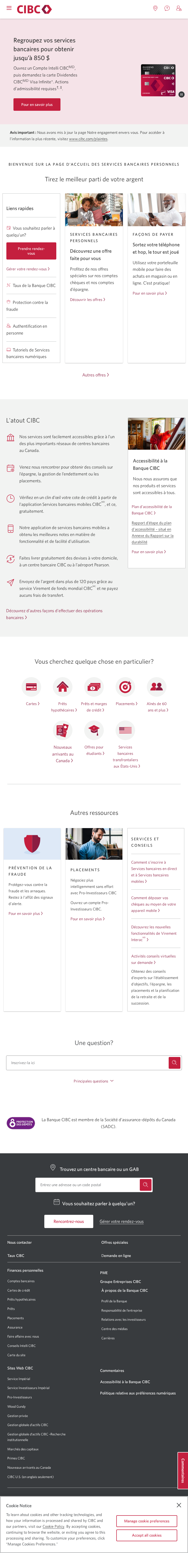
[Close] (179, 1505)
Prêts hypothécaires (21, 1299)
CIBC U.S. (14, 1477)
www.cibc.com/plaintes (88, 139)
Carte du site (16, 1355)
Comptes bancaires (21, 1281)
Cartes (31, 703)
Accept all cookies (147, 1535)
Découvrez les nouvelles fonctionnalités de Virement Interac (153, 933)
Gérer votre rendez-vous (26, 269)
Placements (125, 703)
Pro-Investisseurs (19, 1397)
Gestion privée (17, 1416)
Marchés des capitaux (23, 1449)
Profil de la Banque (114, 1301)
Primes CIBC (16, 1458)
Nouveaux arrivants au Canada (62, 754)
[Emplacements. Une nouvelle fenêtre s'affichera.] (155, 8)
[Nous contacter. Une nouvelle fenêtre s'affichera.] (167, 8)
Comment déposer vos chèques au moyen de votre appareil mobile (153, 904)
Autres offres (94, 374)
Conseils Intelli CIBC (21, 1346)
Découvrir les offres (86, 299)
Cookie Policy (53, 1526)
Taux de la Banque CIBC (34, 285)
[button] (179, 8)
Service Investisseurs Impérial (28, 1388)
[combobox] (94, 1063)
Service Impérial (18, 1379)
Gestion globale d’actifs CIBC (27, 1425)
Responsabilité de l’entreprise (121, 1310)
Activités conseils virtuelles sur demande (153, 959)
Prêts (11, 1309)
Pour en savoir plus (148, 293)
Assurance (15, 1327)
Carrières (108, 1338)
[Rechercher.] (174, 1063)
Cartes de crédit (18, 1290)
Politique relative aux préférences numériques (138, 1393)
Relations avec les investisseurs (123, 1319)
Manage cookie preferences (146, 1521)
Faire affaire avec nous (23, 1336)
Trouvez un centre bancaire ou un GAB (99, 1169)
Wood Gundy (16, 1406)
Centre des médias (114, 1329)
